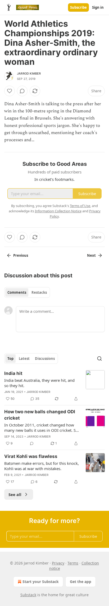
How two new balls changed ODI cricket (39, 415)
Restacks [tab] (39, 292)
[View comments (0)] (22, 91)
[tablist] (27, 292)
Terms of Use (80, 205)
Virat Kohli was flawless (30, 456)
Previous (20, 255)
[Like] (9, 91)
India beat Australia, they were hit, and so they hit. (39, 383)
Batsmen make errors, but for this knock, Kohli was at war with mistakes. (41, 466)
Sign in (98, 7)
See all (14, 494)
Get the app (80, 581)
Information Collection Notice (58, 211)
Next (91, 255)
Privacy (58, 563)
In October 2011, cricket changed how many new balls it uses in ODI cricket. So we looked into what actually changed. (41, 427)
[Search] (99, 358)
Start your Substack (40, 581)
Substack (28, 594)
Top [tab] (10, 358)
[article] (54, 386)
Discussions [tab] (45, 358)
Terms (72, 563)
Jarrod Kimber (29, 73)
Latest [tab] (24, 358)
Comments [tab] (16, 292)
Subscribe (78, 7)
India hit (13, 373)
